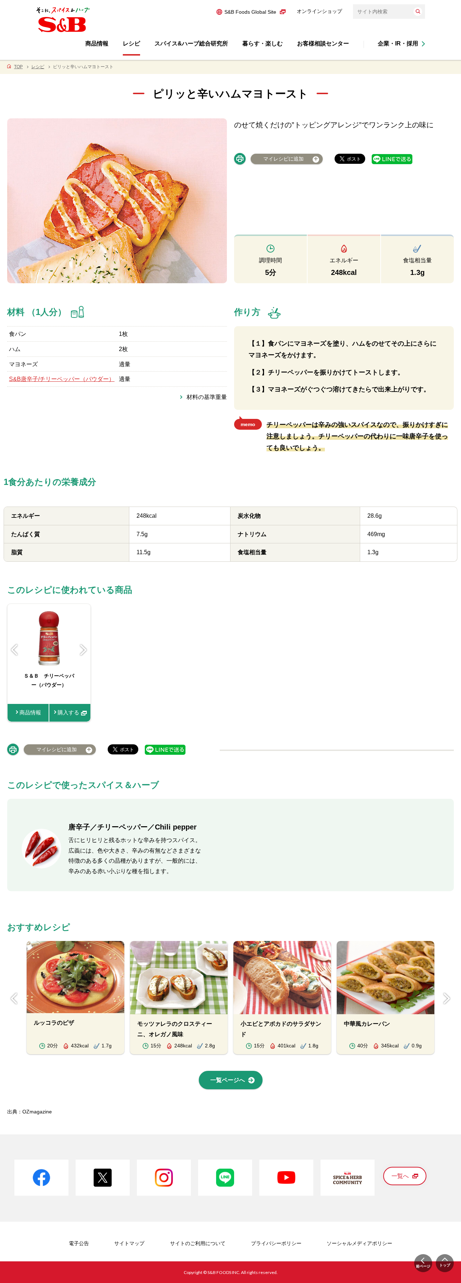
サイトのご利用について (197, 1243)
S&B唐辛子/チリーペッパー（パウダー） (62, 379)
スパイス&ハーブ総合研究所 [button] (191, 43)
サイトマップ (129, 1243)
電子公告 (79, 1243)
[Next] (83, 650)
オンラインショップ (319, 11)
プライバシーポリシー (276, 1243)
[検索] (417, 11)
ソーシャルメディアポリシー (359, 1243)
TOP (18, 66)
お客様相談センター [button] (323, 43)
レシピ (37, 66)
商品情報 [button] (96, 43)
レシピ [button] (131, 43)
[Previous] (14, 650)
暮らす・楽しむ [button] (262, 43)
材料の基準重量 (207, 397)
